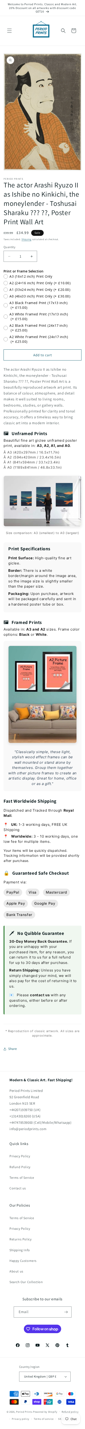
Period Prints (24, 1411)
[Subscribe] (66, 1312)
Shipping (26, 239)
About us (16, 1271)
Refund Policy (19, 1167)
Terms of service (44, 1419)
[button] (9, 30)
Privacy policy (20, 1419)
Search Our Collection (26, 1282)
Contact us (17, 1188)
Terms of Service (21, 1177)
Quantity (9, 247)
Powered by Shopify (45, 1411)
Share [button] (12, 1049)
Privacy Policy (19, 1156)
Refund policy (70, 1411)
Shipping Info (19, 1250)
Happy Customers (23, 1261)
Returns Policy (20, 1239)
